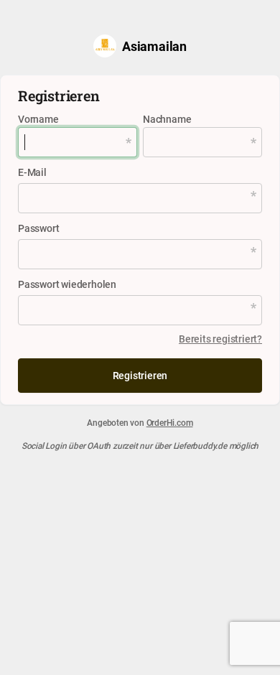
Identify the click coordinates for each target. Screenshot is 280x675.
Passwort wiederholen (67, 284)
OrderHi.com (169, 422)
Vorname (38, 119)
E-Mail (32, 172)
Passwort (38, 228)
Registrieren (140, 375)
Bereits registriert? (220, 338)
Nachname (167, 119)
